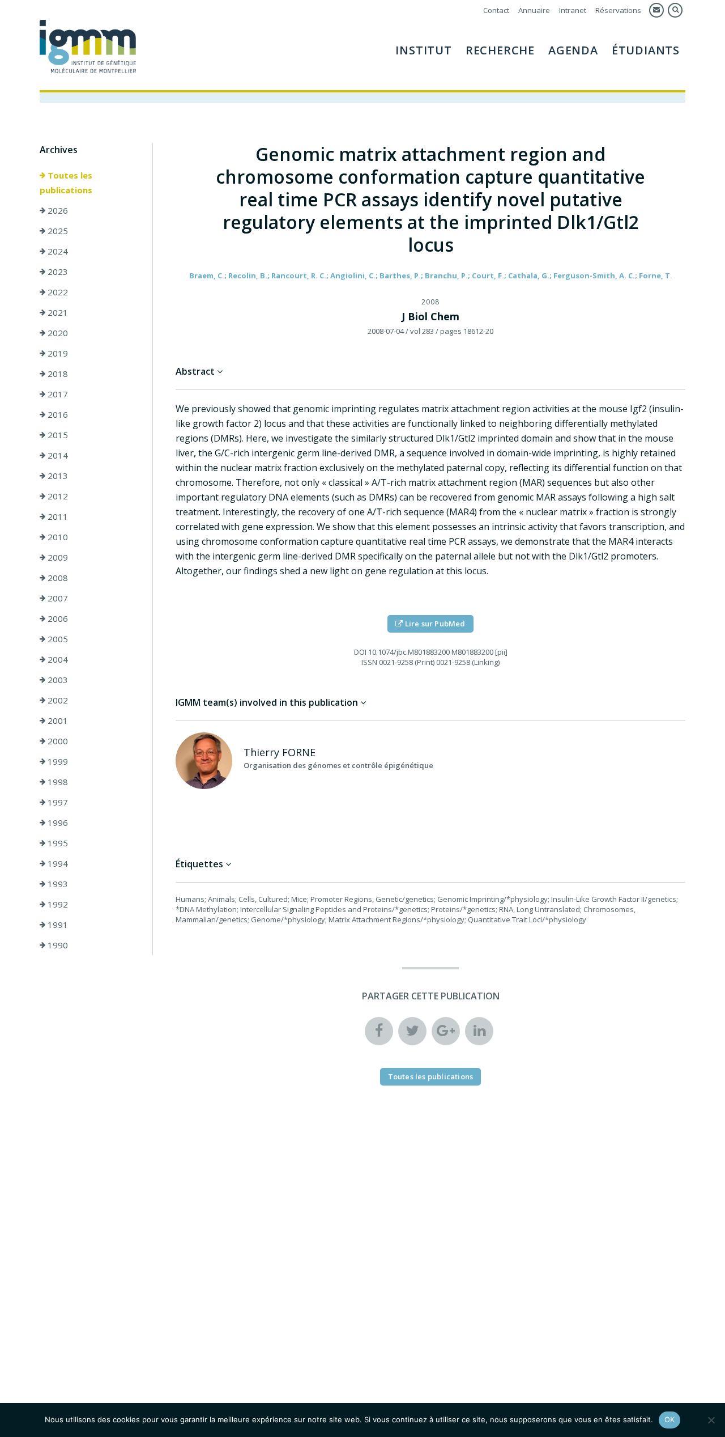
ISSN (369, 662)
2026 (56, 210)
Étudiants (646, 50)
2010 (56, 536)
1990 (56, 945)
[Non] (711, 1420)
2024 (56, 251)
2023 (56, 271)
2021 (56, 312)
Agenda (573, 50)
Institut (423, 50)
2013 (56, 475)
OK (669, 1419)
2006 (56, 618)
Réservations (618, 10)
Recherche (500, 50)
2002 (56, 700)
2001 (56, 720)
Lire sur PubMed (434, 623)
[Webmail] (656, 10)
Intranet (572, 10)
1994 (56, 863)
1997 (56, 802)
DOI (360, 652)
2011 (56, 516)
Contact (496, 10)
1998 (56, 781)
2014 (56, 455)
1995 (56, 843)
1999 (56, 761)
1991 (56, 924)
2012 (56, 496)
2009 (56, 557)
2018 (56, 373)
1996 (56, 822)
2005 (56, 639)
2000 (56, 741)
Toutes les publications (66, 182)
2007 (56, 598)
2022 (56, 292)
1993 (56, 883)
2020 (56, 332)
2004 (56, 659)
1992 (56, 904)
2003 (56, 679)
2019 (56, 353)
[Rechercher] (675, 10)
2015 (56, 434)
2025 (56, 230)
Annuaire (534, 10)
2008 (56, 577)
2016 (56, 414)
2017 (56, 394)
